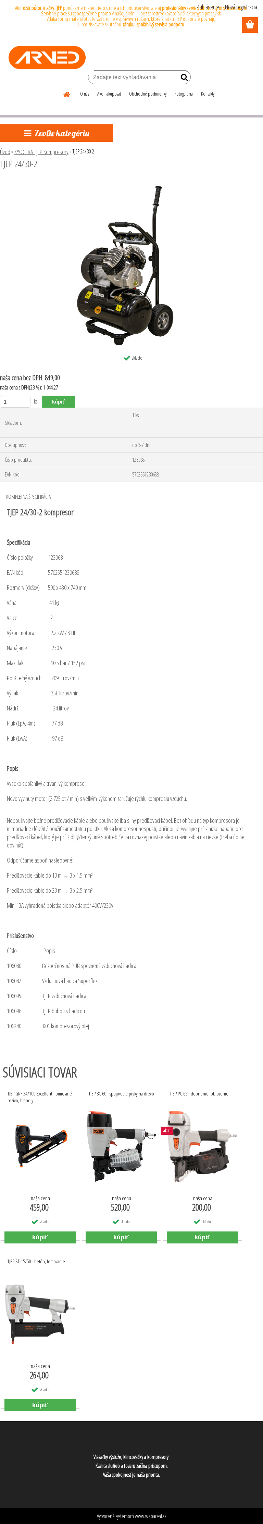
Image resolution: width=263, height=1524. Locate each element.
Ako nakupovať (109, 93)
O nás (84, 93)
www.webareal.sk (150, 1516)
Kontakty (207, 93)
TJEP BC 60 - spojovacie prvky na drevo (121, 1093)
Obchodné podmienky (147, 93)
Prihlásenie (208, 7)
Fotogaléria (184, 93)
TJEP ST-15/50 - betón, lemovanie (36, 1261)
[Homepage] (67, 93)
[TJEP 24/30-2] (131, 182)
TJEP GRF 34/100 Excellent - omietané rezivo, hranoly (40, 1097)
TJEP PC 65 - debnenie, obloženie (199, 1093)
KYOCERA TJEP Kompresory (41, 152)
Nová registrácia (241, 7)
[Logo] (47, 57)
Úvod (5, 152)
